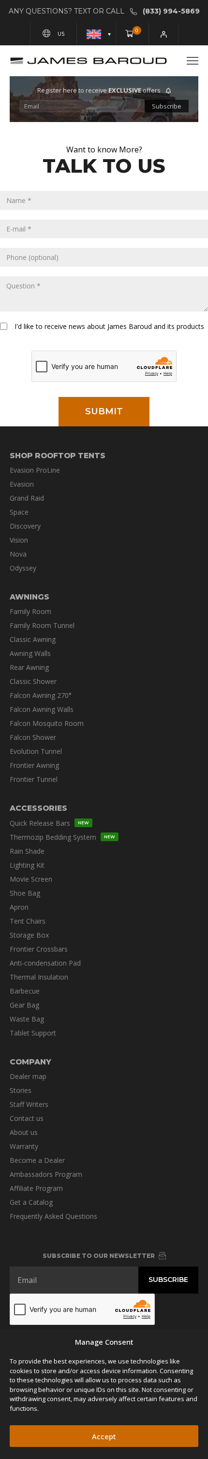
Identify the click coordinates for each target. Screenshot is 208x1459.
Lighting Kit (27, 865)
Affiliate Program (36, 1188)
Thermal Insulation (39, 977)
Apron (19, 907)
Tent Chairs (27, 921)
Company (30, 1061)
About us (24, 1132)
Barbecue (25, 990)
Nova (18, 554)
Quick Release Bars (49, 823)
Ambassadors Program (46, 1174)
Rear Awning (29, 667)
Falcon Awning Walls (42, 709)
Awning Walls (30, 653)
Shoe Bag (25, 893)
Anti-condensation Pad (45, 963)
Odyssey (23, 568)
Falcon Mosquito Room (47, 723)
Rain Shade (27, 851)
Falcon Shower (33, 737)
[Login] (163, 34)
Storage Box (29, 935)
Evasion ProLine (35, 470)
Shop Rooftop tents (57, 455)
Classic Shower (33, 681)
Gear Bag (24, 1004)
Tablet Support (33, 1032)
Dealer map (28, 1076)
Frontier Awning (34, 765)
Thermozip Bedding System (62, 837)
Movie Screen (31, 879)
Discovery (25, 526)
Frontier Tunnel (34, 779)
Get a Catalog (31, 1202)
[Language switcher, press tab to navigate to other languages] (96, 34)
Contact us (27, 1118)
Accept (104, 1436)
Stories (20, 1090)
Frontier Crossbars (39, 949)
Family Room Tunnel (42, 625)
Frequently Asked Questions (53, 1216)
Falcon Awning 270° (41, 695)
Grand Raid (27, 498)
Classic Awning (33, 639)
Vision (19, 540)
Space (19, 512)
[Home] (88, 60)
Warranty (24, 1146)
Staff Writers (29, 1104)
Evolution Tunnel (36, 751)
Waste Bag (27, 1018)
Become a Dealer (37, 1160)
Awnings (29, 596)
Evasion (22, 484)
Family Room (30, 611)
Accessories (38, 808)
